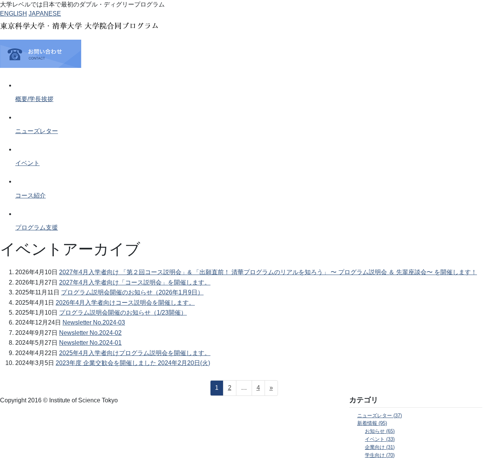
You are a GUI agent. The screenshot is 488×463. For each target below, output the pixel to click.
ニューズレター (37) (379, 415)
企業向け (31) (380, 447)
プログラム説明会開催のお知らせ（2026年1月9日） (132, 292)
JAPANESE (45, 13)
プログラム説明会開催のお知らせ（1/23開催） (123, 312)
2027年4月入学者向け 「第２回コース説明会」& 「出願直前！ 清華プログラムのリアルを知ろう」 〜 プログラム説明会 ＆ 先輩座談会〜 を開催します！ (268, 272)
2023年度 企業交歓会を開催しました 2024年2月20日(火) (133, 363)
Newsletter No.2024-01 (90, 342)
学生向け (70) (380, 455)
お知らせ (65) (380, 431)
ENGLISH (13, 13)
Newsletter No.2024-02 (90, 333)
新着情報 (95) (372, 423)
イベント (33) (380, 439)
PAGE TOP (469, 442)
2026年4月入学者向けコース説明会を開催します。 (125, 302)
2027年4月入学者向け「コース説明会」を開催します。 (134, 282)
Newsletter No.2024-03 (94, 322)
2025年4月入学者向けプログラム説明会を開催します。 (134, 353)
